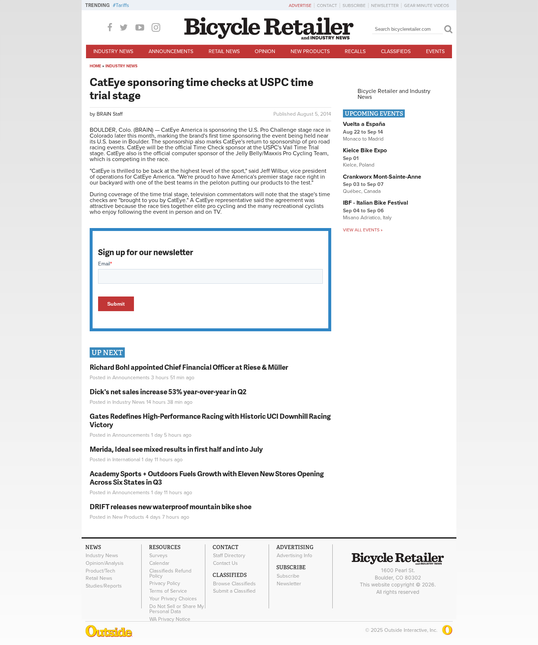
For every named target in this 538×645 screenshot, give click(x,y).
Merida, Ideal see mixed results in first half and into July (176, 449)
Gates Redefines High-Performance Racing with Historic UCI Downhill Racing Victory (210, 420)
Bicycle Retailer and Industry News (394, 94)
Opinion (265, 51)
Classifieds (396, 51)
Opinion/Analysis (105, 563)
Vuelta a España (364, 124)
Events (435, 51)
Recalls (355, 51)
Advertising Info (294, 556)
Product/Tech (100, 571)
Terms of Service (168, 591)
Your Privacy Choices (173, 599)
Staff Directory (229, 556)
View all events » (362, 229)
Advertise (300, 5)
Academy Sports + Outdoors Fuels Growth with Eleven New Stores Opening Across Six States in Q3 (207, 478)
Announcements (171, 51)
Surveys (158, 556)
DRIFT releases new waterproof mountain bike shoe (170, 506)
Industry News (113, 51)
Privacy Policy (164, 583)
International (126, 459)
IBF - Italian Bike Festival (375, 202)
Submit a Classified (234, 591)
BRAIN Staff (110, 114)
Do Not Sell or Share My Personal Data (176, 608)
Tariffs (122, 5)
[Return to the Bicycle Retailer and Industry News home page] (269, 37)
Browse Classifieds (234, 583)
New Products (310, 51)
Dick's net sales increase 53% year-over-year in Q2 (168, 391)
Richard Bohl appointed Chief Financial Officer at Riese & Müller (189, 367)
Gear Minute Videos (426, 5)
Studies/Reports (104, 586)
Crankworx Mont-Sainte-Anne (382, 176)
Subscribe (354, 5)
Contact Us (225, 563)
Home (95, 66)
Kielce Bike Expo (365, 150)
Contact (327, 5)
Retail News (224, 51)
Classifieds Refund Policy (170, 573)
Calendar (159, 563)
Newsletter (385, 5)
